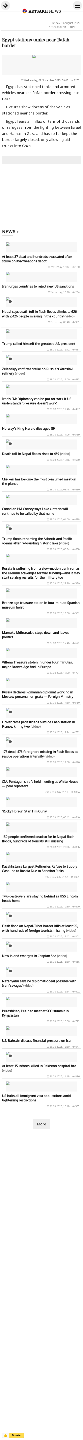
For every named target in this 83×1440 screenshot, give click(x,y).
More (41, 1124)
